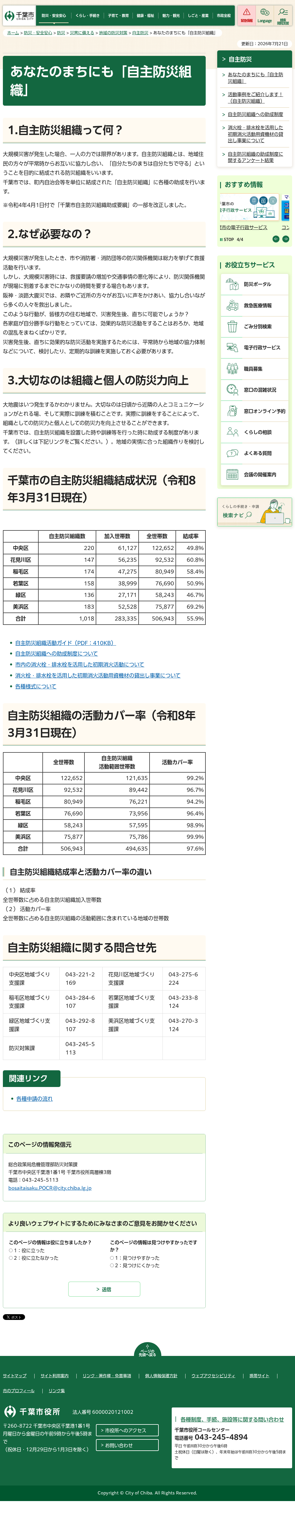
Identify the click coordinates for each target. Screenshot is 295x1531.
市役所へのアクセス (125, 1430)
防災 (61, 33)
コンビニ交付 (235, 227)
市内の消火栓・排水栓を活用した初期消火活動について (79, 664)
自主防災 (140, 33)
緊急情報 (246, 20)
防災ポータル (257, 284)
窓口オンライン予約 (264, 411)
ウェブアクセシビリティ (213, 1376)
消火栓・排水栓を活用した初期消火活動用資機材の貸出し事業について (98, 675)
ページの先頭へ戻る (147, 1353)
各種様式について (35, 686)
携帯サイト (259, 1376)
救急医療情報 (258, 305)
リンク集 (57, 1391)
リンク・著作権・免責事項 (107, 1376)
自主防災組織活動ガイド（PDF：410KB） (65, 643)
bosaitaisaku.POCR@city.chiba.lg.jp (50, 1188)
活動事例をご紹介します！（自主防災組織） (255, 97)
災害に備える (82, 33)
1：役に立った (29, 1250)
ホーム (13, 33)
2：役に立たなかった (36, 1258)
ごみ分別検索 (258, 326)
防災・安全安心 (38, 33)
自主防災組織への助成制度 (255, 114)
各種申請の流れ (34, 1098)
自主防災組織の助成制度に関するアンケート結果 (255, 157)
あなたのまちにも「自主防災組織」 (255, 77)
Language (265, 20)
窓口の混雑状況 (260, 390)
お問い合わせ (119, 1445)
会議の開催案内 (260, 474)
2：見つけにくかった (137, 1265)
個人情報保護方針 (161, 1376)
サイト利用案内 (55, 1376)
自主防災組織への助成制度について (56, 653)
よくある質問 (258, 453)
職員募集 (253, 369)
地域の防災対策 (113, 33)
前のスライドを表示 (276, 239)
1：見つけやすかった (137, 1258)
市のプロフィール (19, 1391)
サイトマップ (15, 1376)
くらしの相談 (258, 432)
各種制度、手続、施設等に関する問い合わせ (232, 1419)
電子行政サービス (262, 347)
